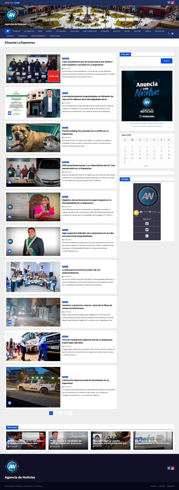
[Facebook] (147, 224)
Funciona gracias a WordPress (14, 486)
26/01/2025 (67, 276)
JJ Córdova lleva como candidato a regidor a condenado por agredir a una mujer (26, 443)
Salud (127, 31)
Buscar (166, 61)
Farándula (22, 36)
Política (116, 31)
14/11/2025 (67, 68)
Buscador (125, 54)
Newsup (30, 486)
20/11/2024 (67, 346)
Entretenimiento (38, 36)
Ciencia (148, 31)
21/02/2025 (67, 239)
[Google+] (147, 236)
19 (140, 154)
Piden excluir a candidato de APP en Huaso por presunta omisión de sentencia (65, 443)
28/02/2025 (68, 172)
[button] (169, 33)
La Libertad (29, 31)
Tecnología (55, 36)
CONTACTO (161, 486)
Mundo (49, 31)
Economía (105, 31)
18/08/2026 (140, 446)
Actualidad (61, 31)
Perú (40, 31)
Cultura (137, 31)
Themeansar (38, 486)
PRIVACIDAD (170, 486)
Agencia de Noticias (15, 24)
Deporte (10, 36)
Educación (159, 31)
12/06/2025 (67, 137)
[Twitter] (147, 230)
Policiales (74, 31)
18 (132, 154)
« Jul (146, 166)
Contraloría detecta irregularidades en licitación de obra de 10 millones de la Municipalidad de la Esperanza (87, 99)
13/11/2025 (67, 103)
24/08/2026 (13, 446)
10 (125, 151)
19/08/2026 (55, 446)
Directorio (154, 486)
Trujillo (16, 31)
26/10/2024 (67, 387)
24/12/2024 (67, 312)
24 (125, 158)
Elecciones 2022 (90, 31)
